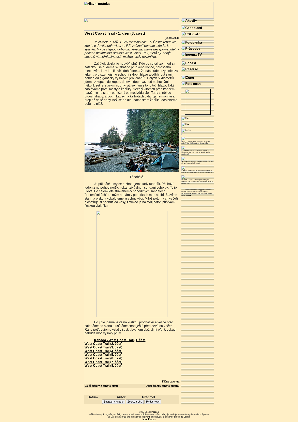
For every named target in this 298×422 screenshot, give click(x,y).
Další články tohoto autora (162, 385)
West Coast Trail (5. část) (103, 354)
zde (189, 195)
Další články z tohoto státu (101, 385)
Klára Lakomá (170, 381)
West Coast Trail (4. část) (103, 351)
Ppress (155, 412)
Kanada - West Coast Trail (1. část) (120, 340)
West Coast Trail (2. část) (103, 343)
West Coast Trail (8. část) (103, 365)
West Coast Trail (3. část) (103, 347)
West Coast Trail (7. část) (103, 362)
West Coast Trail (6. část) (103, 358)
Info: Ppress (149, 419)
